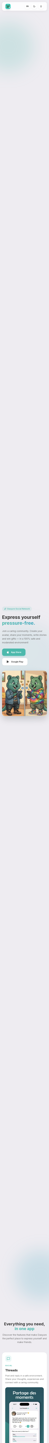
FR (27, 6)
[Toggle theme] (34, 6)
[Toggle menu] (41, 6)
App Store (16, 652)
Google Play (17, 661)
